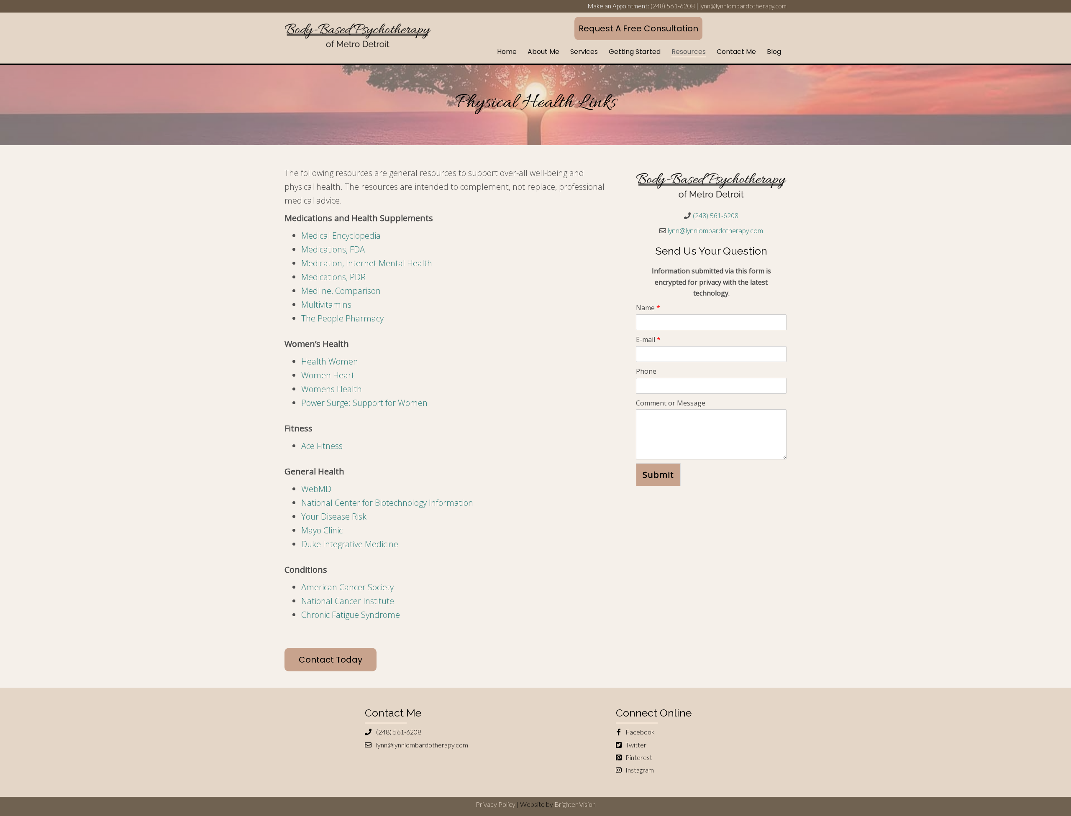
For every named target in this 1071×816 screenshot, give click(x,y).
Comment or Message (670, 403)
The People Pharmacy (342, 318)
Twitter (635, 745)
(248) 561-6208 (673, 6)
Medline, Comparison (341, 290)
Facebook (639, 732)
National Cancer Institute (347, 601)
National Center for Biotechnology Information (387, 502)
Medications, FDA (333, 249)
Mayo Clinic (322, 530)
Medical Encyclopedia (341, 235)
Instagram (639, 770)
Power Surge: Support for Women (364, 402)
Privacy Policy (495, 804)
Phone (646, 371)
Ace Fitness (322, 445)
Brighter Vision (575, 804)
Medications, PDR (333, 277)
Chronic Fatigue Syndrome (350, 614)
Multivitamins (326, 304)
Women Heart (327, 375)
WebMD (316, 489)
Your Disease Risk (333, 516)
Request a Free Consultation (638, 28)
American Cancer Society (347, 587)
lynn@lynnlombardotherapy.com (743, 6)
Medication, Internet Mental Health (366, 263)
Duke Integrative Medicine (349, 544)
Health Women (329, 361)
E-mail (648, 339)
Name (648, 307)
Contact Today (330, 660)
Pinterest (638, 757)
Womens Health (331, 389)
